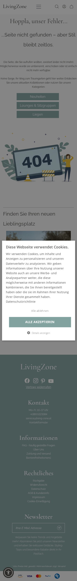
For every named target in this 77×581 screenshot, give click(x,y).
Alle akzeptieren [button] (39, 322)
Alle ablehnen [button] (40, 311)
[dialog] (38, 290)
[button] (38, 332)
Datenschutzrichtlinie (21, 302)
